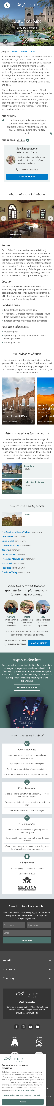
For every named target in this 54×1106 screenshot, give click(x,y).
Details (23, 51)
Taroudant (7, 567)
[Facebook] (16, 1026)
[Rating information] (27, 140)
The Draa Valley (9, 572)
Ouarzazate (8, 536)
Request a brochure (27, 687)
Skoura (26, 514)
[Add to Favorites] (5, 41)
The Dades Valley (10, 545)
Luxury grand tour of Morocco (16, 407)
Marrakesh (7, 563)
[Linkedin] (37, 1026)
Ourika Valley (8, 554)
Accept (23, 1102)
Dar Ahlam (28, 466)
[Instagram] (23, 1026)
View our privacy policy (25, 1090)
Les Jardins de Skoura (33, 482)
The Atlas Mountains (12, 558)
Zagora (5, 549)
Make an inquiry (27, 176)
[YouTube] (30, 1026)
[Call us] (7, 5)
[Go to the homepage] (28, 5)
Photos (15, 51)
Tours (32, 51)
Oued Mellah (8, 540)
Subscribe (27, 940)
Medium (21, 140)
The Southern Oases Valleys (16, 532)
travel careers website (27, 1012)
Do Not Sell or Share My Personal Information (23, 1095)
